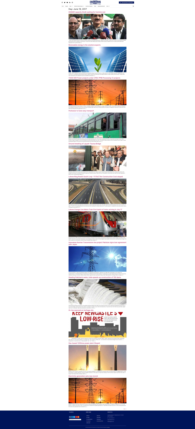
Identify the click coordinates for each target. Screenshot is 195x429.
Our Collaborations (89, 419)
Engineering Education (101, 6)
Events (107, 6)
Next (125, 408)
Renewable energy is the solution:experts (85, 45)
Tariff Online (98, 417)
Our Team (87, 417)
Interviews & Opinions (89, 6)
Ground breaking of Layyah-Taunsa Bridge (85, 144)
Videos (95, 6)
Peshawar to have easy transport (81, 111)
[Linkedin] (72, 417)
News (70, 6)
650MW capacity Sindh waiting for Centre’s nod (87, 12)
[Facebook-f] (62, 2)
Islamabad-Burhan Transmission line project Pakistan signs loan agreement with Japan (97, 243)
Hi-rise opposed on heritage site (81, 310)
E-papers (66, 6)
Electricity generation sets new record (83, 376)
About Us (87, 415)
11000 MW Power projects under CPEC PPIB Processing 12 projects (94, 78)
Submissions (99, 419)
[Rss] (78, 417)
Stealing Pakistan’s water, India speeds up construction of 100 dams (95, 277)
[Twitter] (64, 2)
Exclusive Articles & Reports (78, 6)
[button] (133, 6)
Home (63, 6)
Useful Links (88, 422)
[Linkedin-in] (70, 2)
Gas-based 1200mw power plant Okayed (84, 343)
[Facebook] (70, 417)
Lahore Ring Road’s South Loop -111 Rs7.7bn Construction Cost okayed (96, 177)
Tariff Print (98, 415)
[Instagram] (72, 2)
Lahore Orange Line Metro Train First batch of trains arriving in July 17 (95, 210)
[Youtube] (67, 2)
